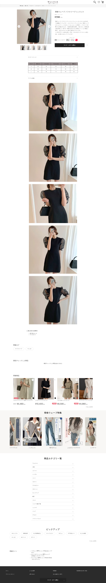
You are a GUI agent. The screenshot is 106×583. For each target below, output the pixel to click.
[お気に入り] (99, 2)
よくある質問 (32, 570)
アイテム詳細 (31, 78)
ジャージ (35, 470)
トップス (35, 474)
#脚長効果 (25, 533)
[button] (19, 26)
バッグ (34, 511)
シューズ (35, 507)
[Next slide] (94, 435)
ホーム (7, 570)
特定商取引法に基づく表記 (82, 570)
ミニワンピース (38, 5)
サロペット (35, 489)
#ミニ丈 (29, 348)
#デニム (60, 533)
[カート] (102, 2)
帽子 (34, 496)
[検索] (94, 2)
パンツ (34, 478)
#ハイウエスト (50, 533)
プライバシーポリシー (10, 574)
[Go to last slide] (12, 435)
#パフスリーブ (18, 348)
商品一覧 (26, 5)
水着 (34, 467)
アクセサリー (36, 485)
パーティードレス (37, 518)
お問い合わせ (32, 574)
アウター (35, 515)
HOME (22, 5)
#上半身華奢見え (37, 533)
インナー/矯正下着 (37, 503)
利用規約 (54, 570)
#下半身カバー (71, 533)
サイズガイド (33, 334)
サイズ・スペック (32, 57)
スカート (35, 481)
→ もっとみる (89, 406)
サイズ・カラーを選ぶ (69, 45)
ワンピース (31, 5)
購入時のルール (33, 333)
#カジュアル (14, 533)
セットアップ (36, 492)
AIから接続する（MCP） (58, 574)
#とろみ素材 (83, 533)
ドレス (34, 500)
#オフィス (23, 537)
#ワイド (33, 537)
